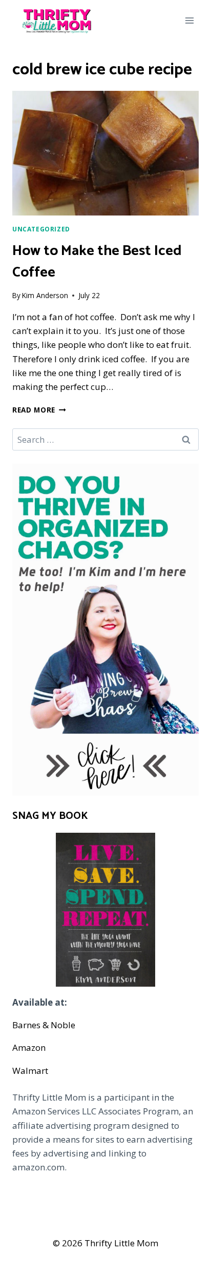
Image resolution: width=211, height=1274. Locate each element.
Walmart (30, 1070)
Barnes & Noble (43, 1025)
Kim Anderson (45, 295)
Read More (39, 410)
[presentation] (105, 153)
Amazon (29, 1047)
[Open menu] (189, 20)
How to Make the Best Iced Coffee (97, 261)
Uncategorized (41, 229)
